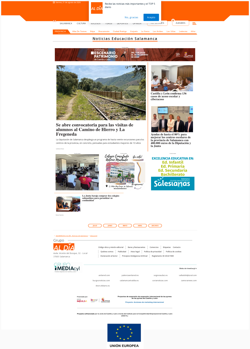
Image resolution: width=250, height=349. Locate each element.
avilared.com (104, 275)
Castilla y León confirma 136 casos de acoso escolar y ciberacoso (168, 96)
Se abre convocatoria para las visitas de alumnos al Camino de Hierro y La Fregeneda (94, 129)
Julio (95, 226)
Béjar (92, 31)
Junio (110, 226)
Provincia (60, 31)
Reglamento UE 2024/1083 (163, 256)
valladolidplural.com (188, 275)
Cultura (81, 23)
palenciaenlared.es (130, 275)
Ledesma (183, 31)
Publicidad (122, 251)
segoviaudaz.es (161, 275)
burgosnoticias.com (101, 280)
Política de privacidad (152, 251)
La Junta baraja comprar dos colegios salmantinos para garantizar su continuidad (100, 198)
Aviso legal (135, 251)
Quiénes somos (107, 251)
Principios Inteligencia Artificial (134, 256)
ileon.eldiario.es (103, 285)
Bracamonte (104, 31)
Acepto (151, 17)
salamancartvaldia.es (129, 280)
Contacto (177, 247)
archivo (155, 226)
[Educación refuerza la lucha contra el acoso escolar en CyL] (172, 79)
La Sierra (145, 31)
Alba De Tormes (79, 31)
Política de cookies (173, 251)
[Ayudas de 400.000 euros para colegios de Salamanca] (172, 120)
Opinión (137, 23)
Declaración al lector (109, 256)
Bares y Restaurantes (136, 247)
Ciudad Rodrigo (120, 31)
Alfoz (193, 31)
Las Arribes (158, 31)
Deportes (122, 23)
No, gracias (131, 17)
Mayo (125, 226)
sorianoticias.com (160, 280)
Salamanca (66, 23)
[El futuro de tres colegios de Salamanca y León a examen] (68, 204)
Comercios (154, 247)
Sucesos (96, 23)
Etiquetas (167, 247)
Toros (108, 23)
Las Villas (171, 31)
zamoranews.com (189, 280)
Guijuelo (134, 31)
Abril (140, 226)
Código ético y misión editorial (110, 247)
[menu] (194, 24)
